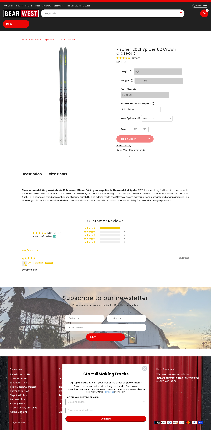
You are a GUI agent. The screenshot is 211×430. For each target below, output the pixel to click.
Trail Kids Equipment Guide (78, 6)
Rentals (28, 6)
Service (19, 6)
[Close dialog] (144, 368)
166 (135, 129)
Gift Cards (8, 6)
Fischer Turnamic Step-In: (136, 103)
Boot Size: (126, 89)
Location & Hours (19, 382)
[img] (28, 258)
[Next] (129, 157)
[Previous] (119, 157)
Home (25, 39)
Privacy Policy (18, 403)
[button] (123, 58)
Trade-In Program (43, 6)
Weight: (125, 80)
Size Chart (58, 174)
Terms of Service (19, 391)
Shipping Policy (18, 395)
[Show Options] (143, 402)
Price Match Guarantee (23, 386)
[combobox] (105, 402)
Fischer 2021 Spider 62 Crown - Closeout (53, 39)
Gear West (20, 422)
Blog (61, 411)
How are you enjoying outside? (82, 397)
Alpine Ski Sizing (18, 411)
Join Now (106, 419)
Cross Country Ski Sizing (23, 407)
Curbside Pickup (19, 378)
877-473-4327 (167, 381)
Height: (125, 71)
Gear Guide (59, 6)
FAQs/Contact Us (20, 374)
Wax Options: (128, 118)
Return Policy (17, 399)
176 (144, 129)
